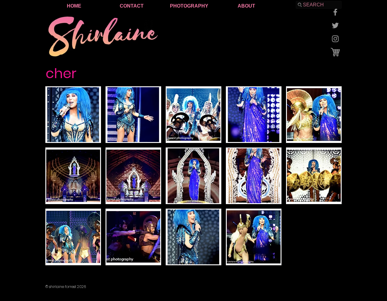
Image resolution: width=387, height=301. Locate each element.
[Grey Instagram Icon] (335, 38)
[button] (73, 114)
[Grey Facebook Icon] (335, 12)
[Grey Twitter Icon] (335, 25)
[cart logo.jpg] (335, 52)
